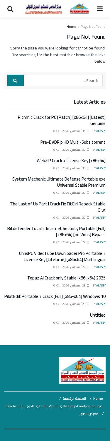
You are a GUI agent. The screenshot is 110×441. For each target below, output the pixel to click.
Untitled (98, 315)
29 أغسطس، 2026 (74, 192)
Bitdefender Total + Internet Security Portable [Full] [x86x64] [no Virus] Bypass (56, 231)
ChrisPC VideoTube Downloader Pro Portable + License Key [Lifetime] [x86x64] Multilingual (62, 256)
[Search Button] (15, 80)
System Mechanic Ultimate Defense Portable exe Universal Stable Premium (59, 182)
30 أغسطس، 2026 (74, 149)
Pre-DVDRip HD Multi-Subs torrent (73, 142)
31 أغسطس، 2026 (74, 131)
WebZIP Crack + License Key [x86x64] (71, 160)
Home (71, 26)
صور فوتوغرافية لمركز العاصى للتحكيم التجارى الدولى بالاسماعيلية (54, 406)
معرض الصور (88, 413)
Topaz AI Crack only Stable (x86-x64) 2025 (66, 278)
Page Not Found (93, 26)
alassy (101, 131)
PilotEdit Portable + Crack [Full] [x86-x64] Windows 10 (55, 296)
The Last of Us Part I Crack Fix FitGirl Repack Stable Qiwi (58, 207)
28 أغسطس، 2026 (74, 285)
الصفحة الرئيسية (74, 398)
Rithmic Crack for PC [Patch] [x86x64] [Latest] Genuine (62, 120)
